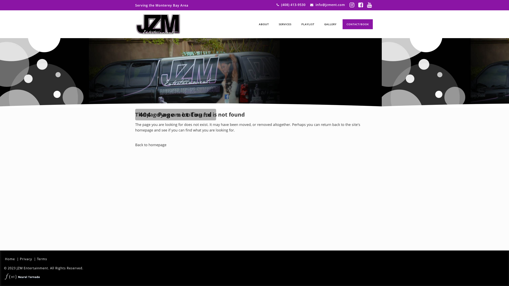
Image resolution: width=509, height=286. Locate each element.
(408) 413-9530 (293, 5)
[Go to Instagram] (352, 5)
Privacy (26, 259)
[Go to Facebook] (360, 5)
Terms (42, 259)
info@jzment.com (330, 5)
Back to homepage (150, 144)
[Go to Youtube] (369, 5)
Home (10, 259)
